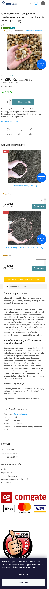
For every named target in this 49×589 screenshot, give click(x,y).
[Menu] (43, 3)
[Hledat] (29, 3)
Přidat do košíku (24, 102)
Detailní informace (8, 121)
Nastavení (23, 574)
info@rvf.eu (9, 449)
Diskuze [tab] (24, 287)
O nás (3, 469)
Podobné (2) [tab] (14, 287)
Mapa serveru (6, 482)
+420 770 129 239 (11, 453)
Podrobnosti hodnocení (34, 30)
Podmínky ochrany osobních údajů (14, 479)
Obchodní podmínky (9, 476)
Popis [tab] (6, 287)
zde (33, 567)
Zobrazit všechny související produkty (24, 279)
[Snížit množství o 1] (10, 103)
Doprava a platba (8, 472)
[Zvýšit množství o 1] (10, 100)
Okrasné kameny (20, 414)
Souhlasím (24, 582)
